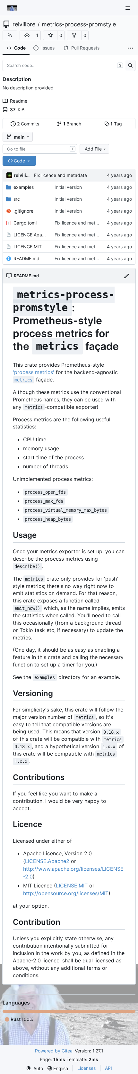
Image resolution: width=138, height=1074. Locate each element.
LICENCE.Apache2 (30, 234)
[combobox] (40, 149)
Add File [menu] (93, 148)
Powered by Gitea (54, 1050)
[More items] (130, 48)
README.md (26, 258)
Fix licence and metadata (60, 175)
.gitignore (23, 211)
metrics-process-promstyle (79, 24)
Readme (18, 101)
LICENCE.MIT (27, 246)
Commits (28, 123)
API (108, 1068)
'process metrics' (33, 372)
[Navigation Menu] (128, 8)
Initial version (68, 187)
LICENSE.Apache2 (47, 861)
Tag (116, 123)
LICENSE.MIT (72, 885)
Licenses (86, 1068)
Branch (72, 123)
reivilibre (24, 24)
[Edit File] (126, 275)
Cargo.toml (25, 222)
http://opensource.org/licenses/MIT (65, 893)
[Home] (12, 8)
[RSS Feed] (10, 35)
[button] (27, 35)
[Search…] (130, 65)
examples (23, 187)
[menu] (34, 1068)
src (16, 199)
